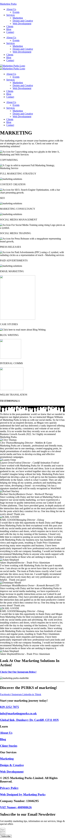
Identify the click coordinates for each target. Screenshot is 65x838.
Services (10, 15)
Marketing (18, 17)
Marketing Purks (8, 4)
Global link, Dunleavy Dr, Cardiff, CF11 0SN (29, 720)
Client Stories (8, 745)
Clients (9, 26)
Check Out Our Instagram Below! (18, 672)
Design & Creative (12, 765)
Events (16, 12)
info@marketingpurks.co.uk (18, 713)
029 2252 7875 (9, 707)
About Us (11, 9)
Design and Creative (23, 20)
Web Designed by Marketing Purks (22, 794)
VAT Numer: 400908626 (16, 807)
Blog (8, 29)
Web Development (22, 23)
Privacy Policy (9, 788)
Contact (10, 32)
